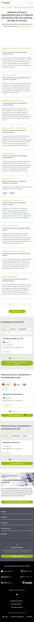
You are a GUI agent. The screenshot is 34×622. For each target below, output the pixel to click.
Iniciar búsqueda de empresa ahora (17, 502)
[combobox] (17, 332)
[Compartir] (26, 3)
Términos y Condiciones (17, 616)
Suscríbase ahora (17, 556)
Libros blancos (5, 528)
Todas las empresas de (15, 415)
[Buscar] (23, 3)
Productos (4, 522)
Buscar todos (17, 311)
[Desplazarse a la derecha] (30, 329)
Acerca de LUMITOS (16, 604)
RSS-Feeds (4, 534)
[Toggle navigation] (32, 3)
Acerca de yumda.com (17, 607)
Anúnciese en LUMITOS (16, 601)
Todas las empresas (17, 463)
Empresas (4, 517)
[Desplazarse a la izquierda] (28, 329)
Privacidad (29, 616)
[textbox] (17, 333)
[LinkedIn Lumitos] (17, 594)
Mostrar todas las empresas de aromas (17, 363)
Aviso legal (5, 616)
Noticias (3, 511)
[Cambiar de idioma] (28, 3)
